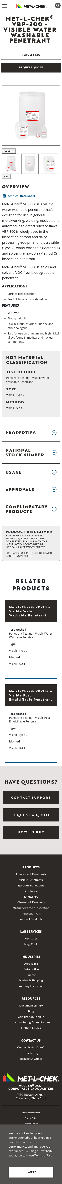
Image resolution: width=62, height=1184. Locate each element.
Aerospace (31, 964)
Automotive (31, 969)
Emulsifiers (31, 897)
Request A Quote (31, 1059)
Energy (31, 975)
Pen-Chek (31, 938)
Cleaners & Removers (31, 902)
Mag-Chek (31, 944)
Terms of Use (43, 1155)
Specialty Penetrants (31, 885)
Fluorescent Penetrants (31, 874)
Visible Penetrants (31, 880)
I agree (31, 1172)
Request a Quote (31, 815)
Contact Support (31, 797)
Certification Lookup (31, 1017)
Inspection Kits (31, 914)
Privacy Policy (31, 1123)
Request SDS (31, 55)
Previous (8, 151)
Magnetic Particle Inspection (31, 908)
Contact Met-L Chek (31, 1047)
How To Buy (31, 832)
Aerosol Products (31, 919)
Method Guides (31, 1028)
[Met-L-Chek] (31, 5)
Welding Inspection (31, 986)
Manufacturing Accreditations (31, 1022)
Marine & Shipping (31, 980)
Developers (31, 891)
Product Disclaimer (31, 1112)
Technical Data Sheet (18, 196)
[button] (31, 433)
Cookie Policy (31, 1118)
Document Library (31, 1006)
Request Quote (31, 67)
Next (6, 176)
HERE (28, 556)
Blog (31, 1011)
